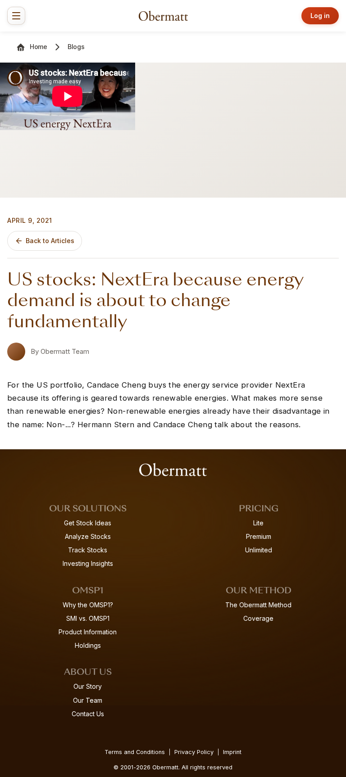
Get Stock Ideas (87, 523)
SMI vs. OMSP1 (87, 618)
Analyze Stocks (88, 536)
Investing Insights (88, 563)
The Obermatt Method (258, 605)
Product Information (88, 632)
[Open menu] (16, 16)
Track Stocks (87, 550)
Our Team (87, 700)
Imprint (232, 752)
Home (38, 46)
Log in (320, 15)
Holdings (88, 645)
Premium (258, 536)
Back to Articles (50, 240)
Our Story (87, 686)
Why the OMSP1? (88, 605)
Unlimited (258, 550)
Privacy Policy (194, 752)
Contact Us (88, 714)
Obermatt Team (65, 351)
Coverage (258, 618)
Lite (258, 523)
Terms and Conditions (135, 752)
